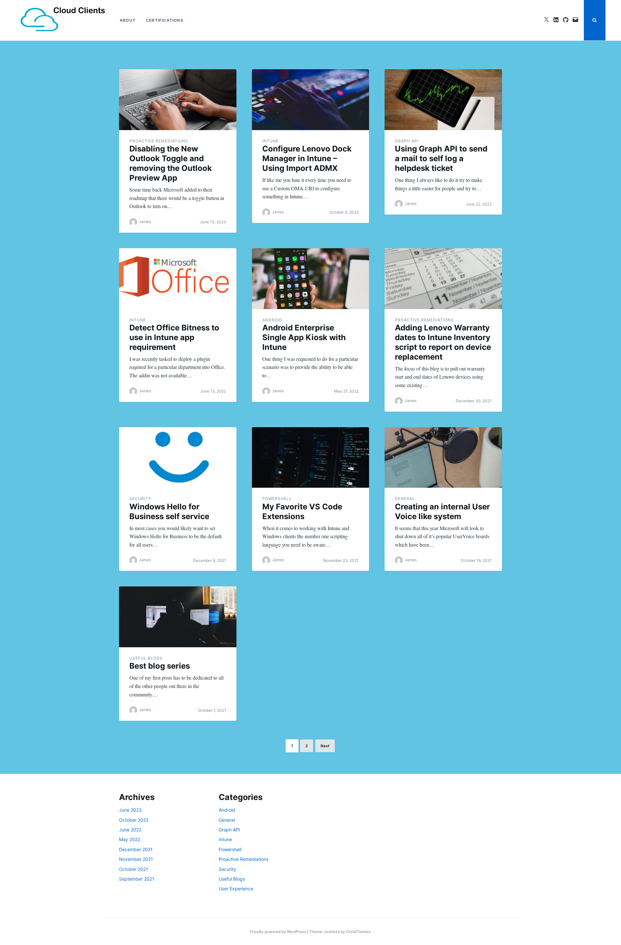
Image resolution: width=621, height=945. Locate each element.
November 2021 (136, 859)
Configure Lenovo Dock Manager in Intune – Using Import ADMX (307, 158)
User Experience (236, 888)
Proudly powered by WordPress (278, 931)
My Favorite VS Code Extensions (302, 511)
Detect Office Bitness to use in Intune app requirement (174, 337)
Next (325, 745)
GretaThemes (358, 931)
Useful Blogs (146, 658)
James (145, 221)
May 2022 (129, 839)
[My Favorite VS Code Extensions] (310, 457)
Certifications (164, 20)
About (128, 20)
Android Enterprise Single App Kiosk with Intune (304, 337)
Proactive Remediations (158, 141)
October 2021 (133, 869)
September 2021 (136, 879)
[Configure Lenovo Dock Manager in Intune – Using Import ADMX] (310, 99)
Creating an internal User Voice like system (442, 511)
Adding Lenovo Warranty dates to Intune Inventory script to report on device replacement (443, 342)
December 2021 (136, 849)
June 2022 (130, 829)
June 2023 (130, 810)
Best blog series (159, 666)
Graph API (407, 141)
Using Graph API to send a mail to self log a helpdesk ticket (441, 158)
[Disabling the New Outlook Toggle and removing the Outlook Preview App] (177, 99)
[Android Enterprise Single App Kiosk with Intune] (310, 278)
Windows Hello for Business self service (169, 511)
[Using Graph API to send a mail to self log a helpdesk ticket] (443, 99)
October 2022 (133, 820)
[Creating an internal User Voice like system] (443, 457)
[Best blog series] (177, 616)
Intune (270, 141)
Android (272, 319)
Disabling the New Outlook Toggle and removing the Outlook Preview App (170, 163)
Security (140, 498)
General (405, 498)
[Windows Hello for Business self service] (177, 457)
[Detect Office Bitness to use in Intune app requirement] (177, 278)
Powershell (277, 498)
